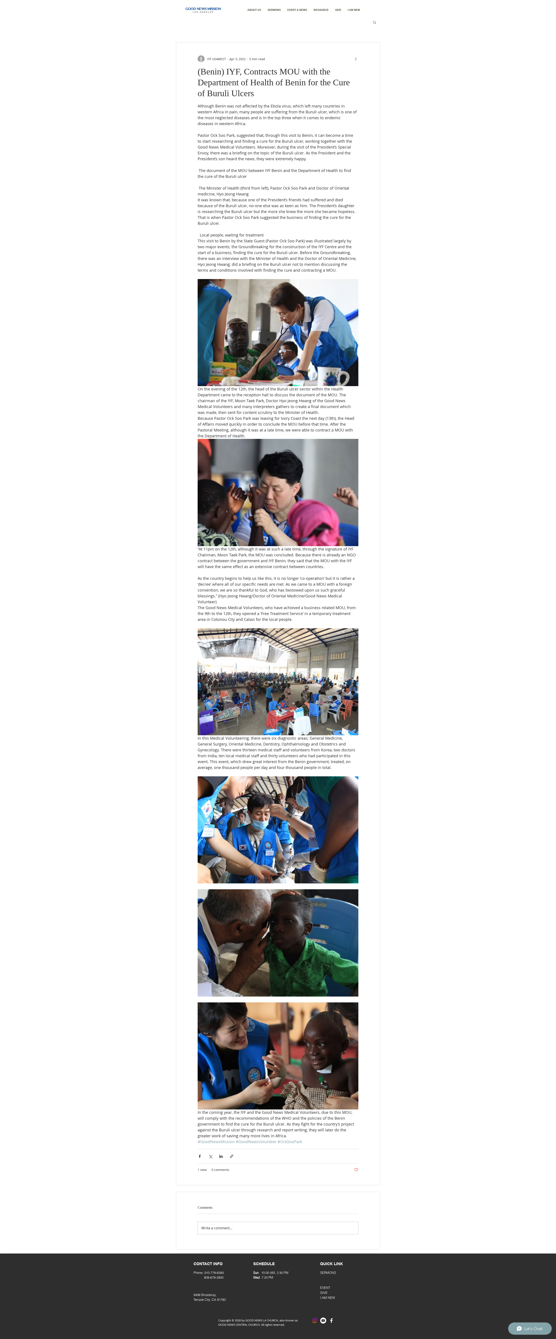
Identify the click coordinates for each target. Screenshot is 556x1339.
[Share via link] (232, 1156)
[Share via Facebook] (200, 1156)
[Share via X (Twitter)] (210, 1156)
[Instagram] (315, 1321)
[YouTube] (323, 1321)
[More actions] (355, 58)
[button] (254, 10)
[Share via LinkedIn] (221, 1156)
